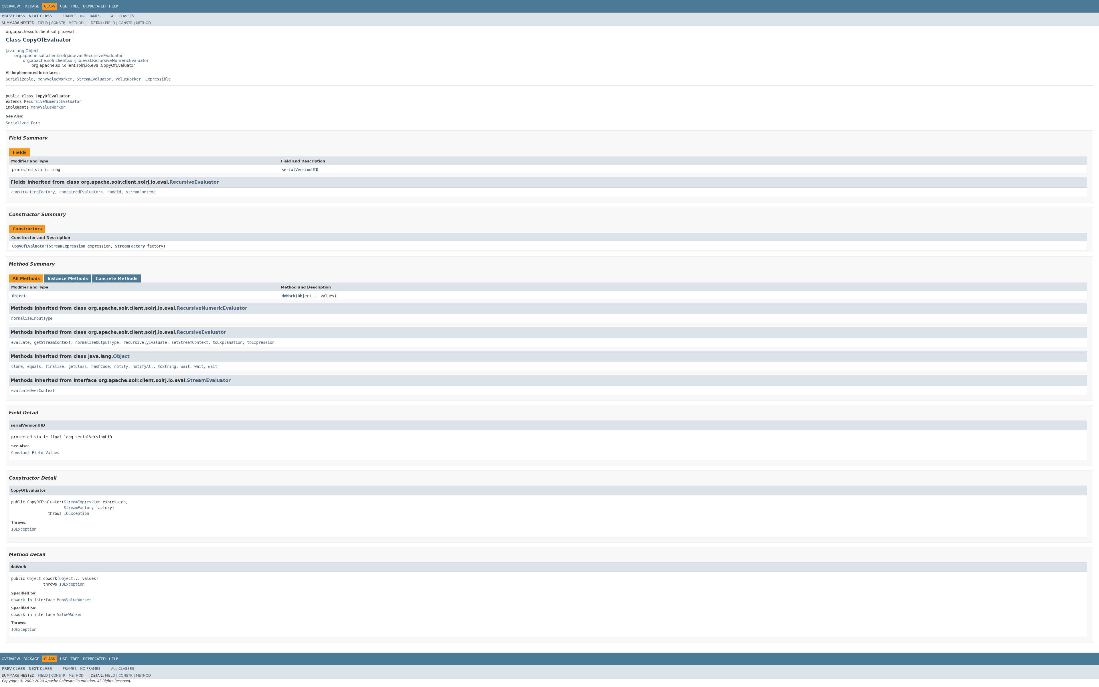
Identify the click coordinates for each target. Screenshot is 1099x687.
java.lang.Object (22, 50)
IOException (76, 513)
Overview (11, 6)
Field (43, 23)
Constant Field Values (35, 452)
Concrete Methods (116, 278)
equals (34, 366)
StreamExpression (67, 246)
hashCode (100, 366)
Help (113, 6)
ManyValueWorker (55, 79)
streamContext (140, 192)
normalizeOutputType (97, 342)
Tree (75, 6)
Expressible (158, 79)
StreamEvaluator (94, 79)
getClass (77, 366)
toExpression (260, 342)
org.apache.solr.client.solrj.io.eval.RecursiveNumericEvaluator (86, 60)
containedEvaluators (81, 192)
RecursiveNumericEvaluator (52, 101)
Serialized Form (23, 123)
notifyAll (143, 366)
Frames (70, 16)
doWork (288, 296)
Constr (58, 23)
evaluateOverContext (33, 390)
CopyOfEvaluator (29, 246)
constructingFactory (33, 192)
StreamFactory (130, 246)
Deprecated (94, 6)
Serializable (19, 79)
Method (76, 23)
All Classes (122, 16)
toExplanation (227, 342)
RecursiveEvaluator (194, 182)
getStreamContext (52, 342)
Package (31, 6)
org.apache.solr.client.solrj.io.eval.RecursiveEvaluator (68, 55)
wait (185, 366)
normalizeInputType (31, 318)
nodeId (114, 192)
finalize (55, 366)
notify (121, 366)
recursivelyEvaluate (145, 342)
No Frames (90, 16)
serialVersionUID (300, 169)
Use (63, 6)
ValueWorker (128, 79)
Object (19, 296)
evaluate (20, 342)
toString (167, 366)
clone (17, 366)
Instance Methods (68, 278)
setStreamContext (189, 342)
